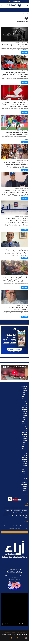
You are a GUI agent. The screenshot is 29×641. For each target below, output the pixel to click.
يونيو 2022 (25, 488)
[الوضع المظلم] (24, 6)
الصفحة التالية (6, 322)
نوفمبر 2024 (24, 430)
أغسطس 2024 (24, 436)
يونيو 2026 (25, 390)
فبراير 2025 (24, 424)
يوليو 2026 (25, 388)
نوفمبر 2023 (24, 455)
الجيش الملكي (7, 508)
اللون (11, 510)
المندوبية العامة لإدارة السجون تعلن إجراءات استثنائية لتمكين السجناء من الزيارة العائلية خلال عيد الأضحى (16, 220)
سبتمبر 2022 (24, 482)
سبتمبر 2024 (24, 434)
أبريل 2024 (25, 444)
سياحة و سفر (7, 512)
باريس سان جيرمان (24, 512)
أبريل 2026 (25, 394)
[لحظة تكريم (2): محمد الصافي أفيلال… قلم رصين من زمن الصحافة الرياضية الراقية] (14, 179)
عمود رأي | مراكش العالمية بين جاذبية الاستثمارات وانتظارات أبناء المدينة (16, 163)
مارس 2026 (24, 396)
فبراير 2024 (24, 449)
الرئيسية (25, 14)
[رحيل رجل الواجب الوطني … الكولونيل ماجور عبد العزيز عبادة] (14, 239)
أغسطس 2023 (24, 461)
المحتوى (7, 510)
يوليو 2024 (25, 438)
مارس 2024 (24, 446)
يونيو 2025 (25, 415)
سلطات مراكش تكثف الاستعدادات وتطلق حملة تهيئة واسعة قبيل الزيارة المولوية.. (15, 279)
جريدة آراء (25, 42)
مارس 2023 (24, 469)
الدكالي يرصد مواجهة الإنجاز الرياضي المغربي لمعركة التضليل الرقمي (16, 133)
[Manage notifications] (26, 638)
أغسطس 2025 (24, 411)
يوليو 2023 (25, 463)
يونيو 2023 (25, 465)
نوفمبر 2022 (24, 478)
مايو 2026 (25, 392)
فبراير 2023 (24, 471)
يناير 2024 (25, 451)
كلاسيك (16, 515)
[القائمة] (1, 6)
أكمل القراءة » (24, 52)
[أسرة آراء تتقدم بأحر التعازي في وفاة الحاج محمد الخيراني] (14, 34)
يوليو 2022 (25, 486)
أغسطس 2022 (24, 484)
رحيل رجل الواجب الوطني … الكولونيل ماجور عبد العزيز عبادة (16, 251)
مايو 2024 (25, 442)
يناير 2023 (25, 474)
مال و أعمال (12, 515)
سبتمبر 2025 (24, 409)
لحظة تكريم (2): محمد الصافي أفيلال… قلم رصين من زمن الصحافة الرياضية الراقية (15, 191)
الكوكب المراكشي (17, 510)
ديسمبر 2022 (24, 476)
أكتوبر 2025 (24, 407)
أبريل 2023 (25, 467)
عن (26, 515)
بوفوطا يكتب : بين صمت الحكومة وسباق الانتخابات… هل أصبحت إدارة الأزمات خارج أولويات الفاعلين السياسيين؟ (15, 104)
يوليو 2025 (25, 413)
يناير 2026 (25, 401)
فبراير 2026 (24, 399)
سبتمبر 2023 (24, 459)
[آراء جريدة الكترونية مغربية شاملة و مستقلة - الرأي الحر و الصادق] (13, 5)
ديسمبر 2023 (24, 453)
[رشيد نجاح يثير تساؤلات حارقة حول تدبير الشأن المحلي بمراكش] (14, 297)
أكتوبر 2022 (24, 480)
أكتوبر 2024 (24, 432)
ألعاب (20, 508)
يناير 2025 (25, 426)
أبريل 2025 (25, 419)
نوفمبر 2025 (24, 405)
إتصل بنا (4, 634)
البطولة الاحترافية (15, 508)
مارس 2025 (24, 421)
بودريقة (17, 512)
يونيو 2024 (25, 440)
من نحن (13, 634)
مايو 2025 (25, 417)
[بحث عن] (27, 6)
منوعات (26, 517)
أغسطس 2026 (24, 386)
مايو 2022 (25, 490)
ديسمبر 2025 (24, 403)
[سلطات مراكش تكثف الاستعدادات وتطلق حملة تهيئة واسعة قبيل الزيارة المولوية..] (14, 267)
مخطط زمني (5, 515)
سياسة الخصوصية (19, 634)
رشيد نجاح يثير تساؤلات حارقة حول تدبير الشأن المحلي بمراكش (16, 308)
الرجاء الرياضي (24, 510)
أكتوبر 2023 (24, 457)
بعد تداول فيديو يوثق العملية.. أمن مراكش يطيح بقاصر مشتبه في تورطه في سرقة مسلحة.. (15, 74)
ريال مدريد (12, 512)
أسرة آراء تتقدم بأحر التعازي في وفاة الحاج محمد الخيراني (15, 45)
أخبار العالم (25, 508)
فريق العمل (22, 515)
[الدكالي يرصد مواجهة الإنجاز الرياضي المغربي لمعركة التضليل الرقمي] (14, 122)
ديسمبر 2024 (24, 428)
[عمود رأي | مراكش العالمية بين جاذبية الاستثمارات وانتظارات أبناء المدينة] (14, 151)
